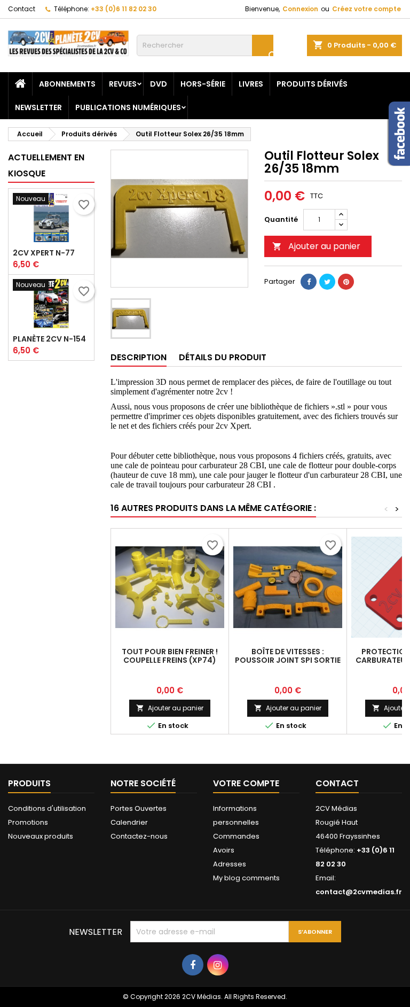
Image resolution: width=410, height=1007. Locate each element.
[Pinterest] (346, 282)
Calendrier (129, 822)
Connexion (300, 8)
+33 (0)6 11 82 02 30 (123, 8)
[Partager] (309, 282)
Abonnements (67, 84)
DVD (158, 84)
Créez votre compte (366, 8)
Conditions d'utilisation (47, 808)
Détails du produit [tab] (222, 357)
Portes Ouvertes (139, 808)
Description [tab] (139, 357)
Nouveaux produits (40, 836)
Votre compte (246, 783)
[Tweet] (327, 282)
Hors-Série (202, 84)
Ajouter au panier (316, 246)
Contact (21, 8)
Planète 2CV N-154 (49, 339)
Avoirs (223, 850)
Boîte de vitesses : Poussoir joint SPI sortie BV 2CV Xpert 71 (288, 660)
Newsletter (38, 107)
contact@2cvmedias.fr (359, 892)
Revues (123, 84)
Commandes (236, 836)
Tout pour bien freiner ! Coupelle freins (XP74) (170, 655)
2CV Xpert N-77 (44, 253)
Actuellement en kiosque (46, 165)
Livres (251, 84)
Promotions (28, 822)
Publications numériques (128, 107)
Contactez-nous (139, 836)
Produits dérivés (312, 84)
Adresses (229, 864)
